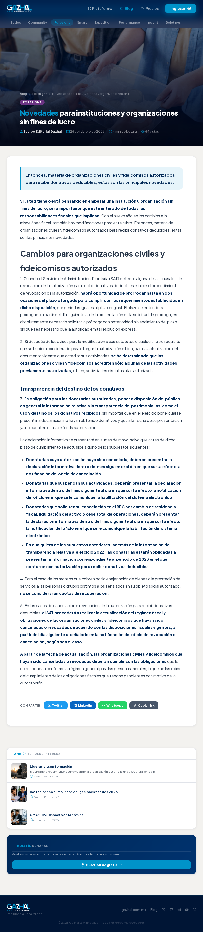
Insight (152, 22)
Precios (152, 8)
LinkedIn (85, 705)
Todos (15, 22)
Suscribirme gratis (101, 865)
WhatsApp (115, 705)
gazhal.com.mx (134, 909)
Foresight (62, 22)
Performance (129, 22)
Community (37, 22)
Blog (129, 8)
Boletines (173, 22)
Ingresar (178, 8)
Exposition (102, 22)
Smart (82, 22)
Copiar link (146, 705)
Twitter (58, 705)
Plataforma (102, 8)
